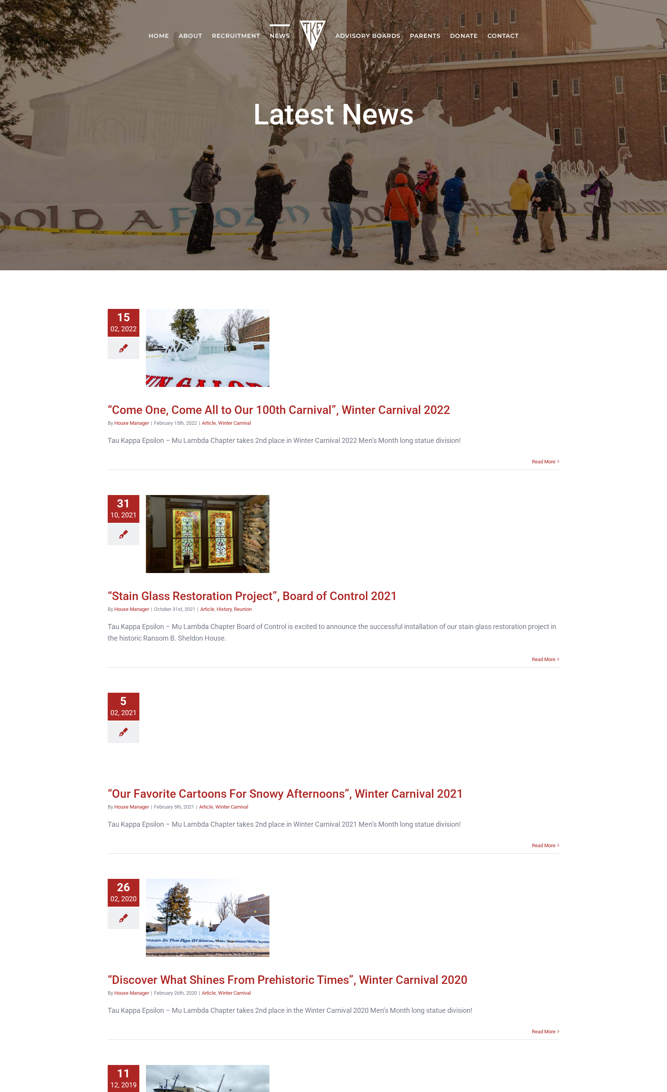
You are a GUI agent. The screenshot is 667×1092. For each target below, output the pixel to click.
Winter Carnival (234, 423)
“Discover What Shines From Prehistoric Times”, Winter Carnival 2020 (207, 918)
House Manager (131, 423)
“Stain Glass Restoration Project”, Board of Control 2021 (207, 534)
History (224, 609)
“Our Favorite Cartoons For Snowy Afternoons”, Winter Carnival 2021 (207, 732)
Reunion (243, 609)
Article (209, 423)
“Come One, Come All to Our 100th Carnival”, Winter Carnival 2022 (207, 348)
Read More (543, 462)
